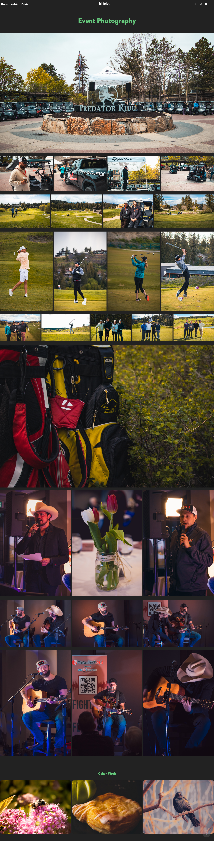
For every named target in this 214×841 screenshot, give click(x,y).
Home (4, 4)
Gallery (14, 4)
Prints (24, 4)
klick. (104, 4)
